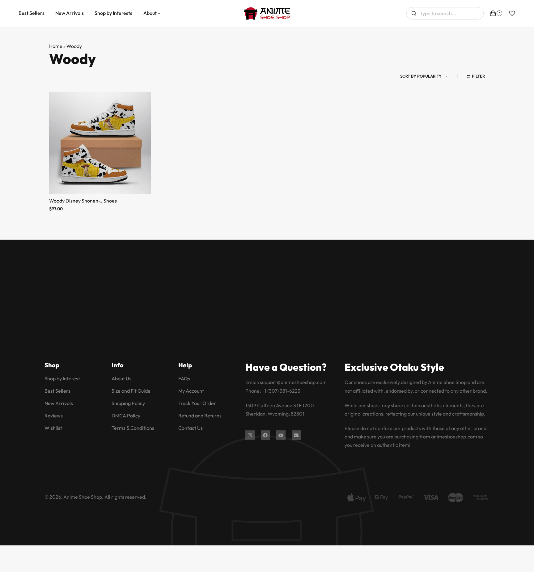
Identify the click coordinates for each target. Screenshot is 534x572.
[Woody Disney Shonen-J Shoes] (100, 143)
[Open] (512, 13)
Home (55, 46)
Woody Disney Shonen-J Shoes (83, 201)
